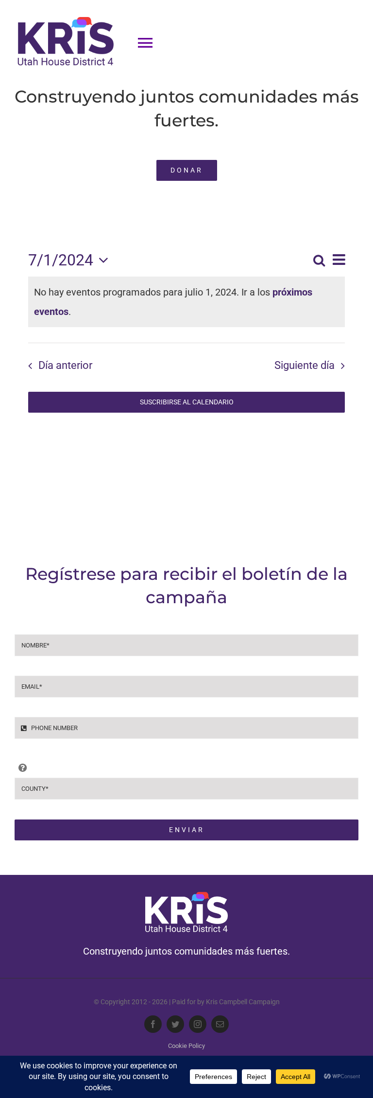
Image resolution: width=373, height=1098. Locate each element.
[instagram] (197, 1024)
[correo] (220, 1024)
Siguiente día (304, 365)
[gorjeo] (175, 1024)
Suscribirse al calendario (187, 402)
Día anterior (65, 365)
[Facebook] (153, 1024)
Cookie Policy (186, 1045)
